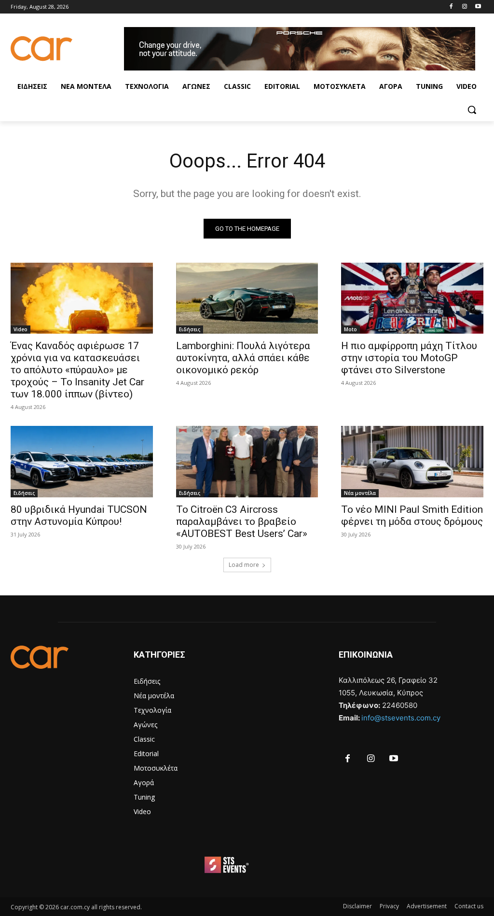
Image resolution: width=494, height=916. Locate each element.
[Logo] (67, 48)
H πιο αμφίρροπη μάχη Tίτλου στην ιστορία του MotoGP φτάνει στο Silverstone (409, 358)
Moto (350, 329)
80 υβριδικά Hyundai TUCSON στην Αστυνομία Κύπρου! (79, 515)
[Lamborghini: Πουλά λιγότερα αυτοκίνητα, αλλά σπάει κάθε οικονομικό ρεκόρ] (247, 298)
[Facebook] (451, 7)
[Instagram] (464, 7)
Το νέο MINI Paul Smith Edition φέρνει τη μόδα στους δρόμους (412, 515)
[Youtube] (477, 7)
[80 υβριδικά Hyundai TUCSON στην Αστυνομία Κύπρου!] (82, 461)
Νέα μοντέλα (360, 493)
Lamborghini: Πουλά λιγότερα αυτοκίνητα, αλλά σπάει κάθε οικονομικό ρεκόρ (243, 358)
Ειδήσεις (189, 329)
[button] (471, 109)
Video (20, 329)
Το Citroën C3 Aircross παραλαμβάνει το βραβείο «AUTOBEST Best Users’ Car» (241, 521)
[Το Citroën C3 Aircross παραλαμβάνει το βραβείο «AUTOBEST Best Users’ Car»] (247, 461)
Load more (244, 565)
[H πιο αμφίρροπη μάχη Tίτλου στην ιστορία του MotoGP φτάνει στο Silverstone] (412, 298)
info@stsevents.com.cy (400, 717)
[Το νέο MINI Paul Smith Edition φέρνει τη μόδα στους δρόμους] (412, 461)
